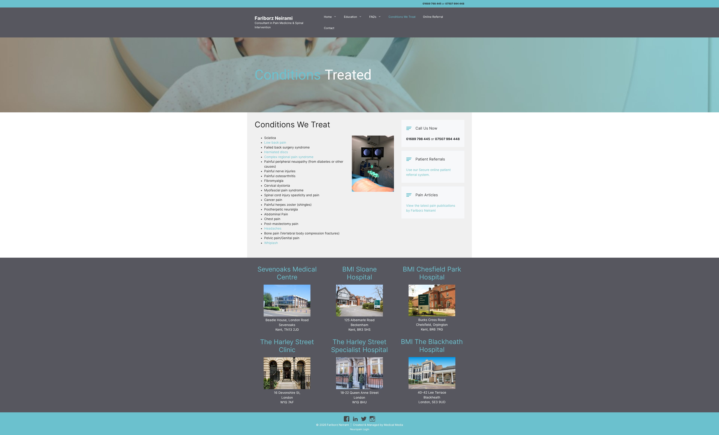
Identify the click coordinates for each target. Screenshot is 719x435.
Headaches (272, 228)
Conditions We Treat (402, 17)
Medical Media (393, 425)
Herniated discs (276, 152)
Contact (329, 28)
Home (328, 17)
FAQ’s (372, 17)
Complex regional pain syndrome (288, 157)
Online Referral (433, 17)
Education (350, 17)
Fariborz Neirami (274, 18)
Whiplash (271, 243)
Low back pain (275, 142)
